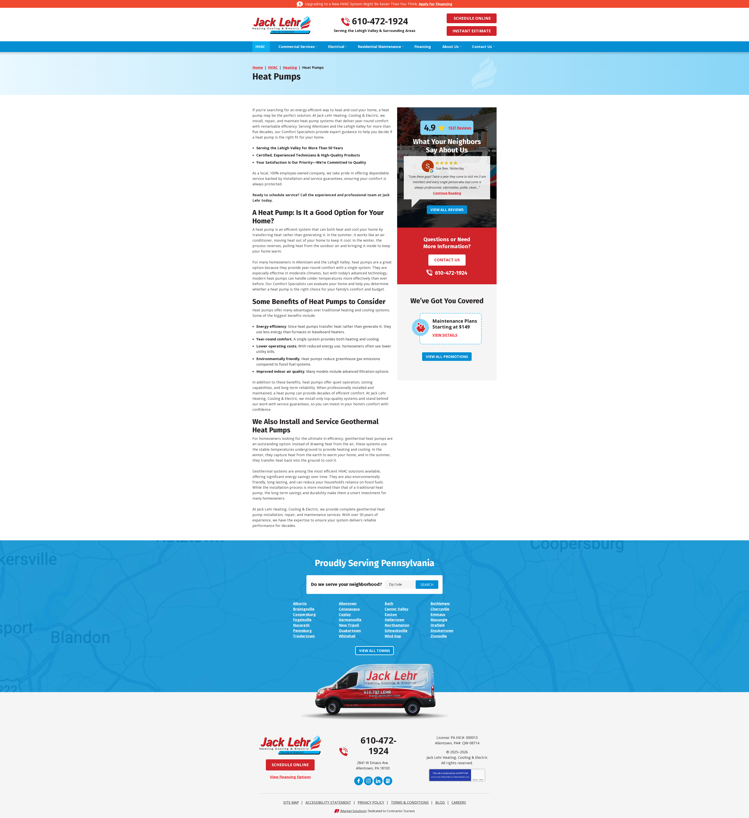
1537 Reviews (459, 128)
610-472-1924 (380, 21)
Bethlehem (440, 603)
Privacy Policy (446, 777)
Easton (391, 614)
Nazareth (301, 625)
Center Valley (396, 609)
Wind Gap (393, 636)
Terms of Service (459, 777)
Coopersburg (304, 614)
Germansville (350, 619)
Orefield (437, 625)
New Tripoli (349, 625)
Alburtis (300, 603)
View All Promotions (447, 356)
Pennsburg (302, 630)
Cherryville (439, 609)
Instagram (368, 780)
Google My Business (387, 780)
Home (257, 67)
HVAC (273, 67)
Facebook (358, 780)
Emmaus (437, 614)
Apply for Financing (435, 4)
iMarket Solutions (353, 811)
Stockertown (441, 630)
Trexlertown (304, 636)
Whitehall (347, 636)
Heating (290, 67)
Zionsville (438, 636)
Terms (481, 779)
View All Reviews (446, 209)
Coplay (345, 614)
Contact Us (447, 259)
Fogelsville (302, 619)
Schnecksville (396, 630)
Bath (389, 603)
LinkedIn (378, 780)
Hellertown (394, 619)
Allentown (348, 603)
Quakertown (350, 630)
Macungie (438, 619)
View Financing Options (290, 777)
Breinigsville (303, 609)
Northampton (397, 625)
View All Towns (374, 650)
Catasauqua (349, 609)
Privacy (475, 779)
